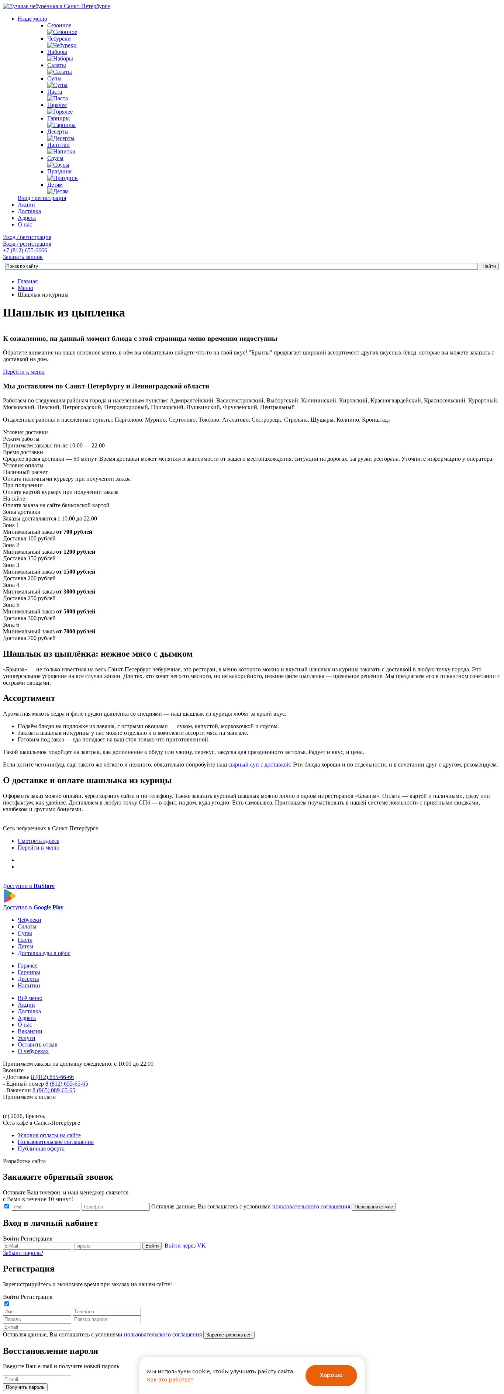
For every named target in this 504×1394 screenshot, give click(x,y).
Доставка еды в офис (44, 953)
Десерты (58, 131)
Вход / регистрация (42, 198)
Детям (55, 184)
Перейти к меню (24, 372)
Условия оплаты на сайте (49, 1135)
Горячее (57, 105)
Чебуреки (59, 38)
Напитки (58, 145)
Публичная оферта (41, 1148)
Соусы (55, 158)
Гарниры (58, 118)
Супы (54, 78)
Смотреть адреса (38, 841)
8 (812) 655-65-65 (66, 1083)
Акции (26, 204)
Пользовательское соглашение (56, 1142)
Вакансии (30, 1031)
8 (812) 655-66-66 (52, 1077)
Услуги (26, 1038)
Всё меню (30, 998)
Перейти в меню (38, 847)
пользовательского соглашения (311, 1206)
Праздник (59, 171)
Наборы (57, 52)
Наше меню (32, 18)
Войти (152, 1246)
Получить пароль (25, 1387)
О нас (25, 224)
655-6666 (25, 250)
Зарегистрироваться (229, 1335)
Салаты (56, 65)
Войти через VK (185, 1245)
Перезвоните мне (374, 1207)
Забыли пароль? (23, 1253)
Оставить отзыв (38, 1044)
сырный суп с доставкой (259, 764)
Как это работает (170, 1379)
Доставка (29, 211)
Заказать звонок (23, 257)
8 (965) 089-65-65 (53, 1090)
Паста (54, 92)
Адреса (27, 218)
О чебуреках (33, 1051)
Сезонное (59, 25)
